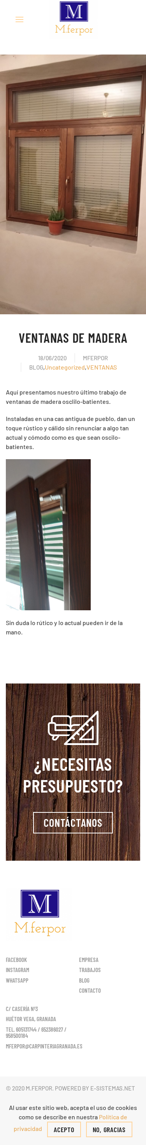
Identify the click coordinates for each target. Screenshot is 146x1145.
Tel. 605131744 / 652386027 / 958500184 (36, 1032)
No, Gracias (109, 1129)
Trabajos (90, 969)
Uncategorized (65, 367)
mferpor (95, 357)
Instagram (17, 969)
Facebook (16, 959)
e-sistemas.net (112, 1088)
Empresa (89, 959)
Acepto (64, 1129)
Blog (36, 367)
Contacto (90, 990)
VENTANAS (101, 367)
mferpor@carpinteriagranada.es (44, 1046)
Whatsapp (17, 980)
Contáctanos (73, 822)
